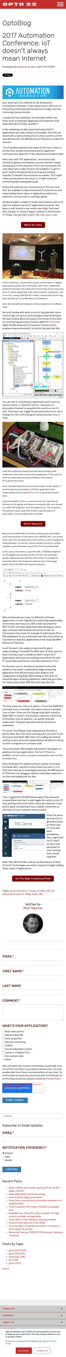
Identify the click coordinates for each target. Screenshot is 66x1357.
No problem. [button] (23, 1350)
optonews (17, 1257)
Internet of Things (26, 891)
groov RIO (17, 1253)
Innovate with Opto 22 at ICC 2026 (27, 1222)
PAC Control (51, 322)
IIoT (52, 891)
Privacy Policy (53, 1078)
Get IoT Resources (33, 524)
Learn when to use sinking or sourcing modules (32, 1219)
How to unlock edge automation (25, 1197)
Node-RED (7, 295)
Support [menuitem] (8, 1315)
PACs (43, 891)
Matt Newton (20, 67)
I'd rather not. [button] (42, 1350)
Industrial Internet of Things (16, 894)
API (48, 891)
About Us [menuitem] (8, 1322)
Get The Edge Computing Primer (33, 878)
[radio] (33, 1153)
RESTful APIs (33, 492)
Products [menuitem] (9, 1309)
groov (13, 891)
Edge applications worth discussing (27, 1194)
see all (5, 1268)
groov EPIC (17, 1250)
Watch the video (33, 225)
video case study (48, 215)
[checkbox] (33, 1045)
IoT (38, 891)
